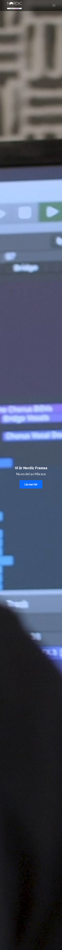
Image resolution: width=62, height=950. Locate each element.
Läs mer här (31, 484)
